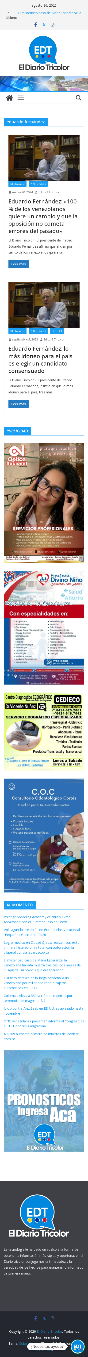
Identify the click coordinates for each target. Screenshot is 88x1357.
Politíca (57, 331)
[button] (78, 1347)
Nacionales (38, 183)
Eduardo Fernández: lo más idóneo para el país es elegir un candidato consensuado (40, 360)
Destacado (17, 183)
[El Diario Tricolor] (9, 97)
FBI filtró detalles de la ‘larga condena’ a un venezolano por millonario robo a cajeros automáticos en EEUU (36, 983)
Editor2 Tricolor (48, 192)
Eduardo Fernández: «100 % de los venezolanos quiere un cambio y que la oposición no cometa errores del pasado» (43, 216)
